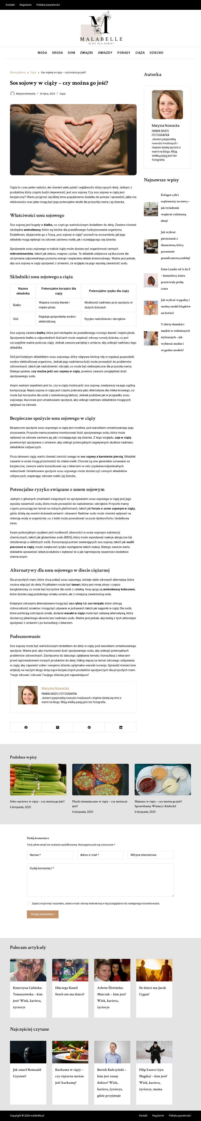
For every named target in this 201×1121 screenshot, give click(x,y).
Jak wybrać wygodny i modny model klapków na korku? (176, 306)
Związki (86, 53)
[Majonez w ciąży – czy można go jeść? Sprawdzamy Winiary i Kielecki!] (163, 780)
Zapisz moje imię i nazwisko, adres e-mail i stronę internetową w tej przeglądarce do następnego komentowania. (96, 903)
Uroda (57, 53)
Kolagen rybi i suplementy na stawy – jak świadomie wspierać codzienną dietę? (175, 208)
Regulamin (26, 4)
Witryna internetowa (143, 855)
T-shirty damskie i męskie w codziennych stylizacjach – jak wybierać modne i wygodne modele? (175, 337)
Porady (124, 53)
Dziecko (157, 53)
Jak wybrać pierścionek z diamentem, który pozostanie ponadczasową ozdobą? (175, 245)
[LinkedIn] (121, 727)
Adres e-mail (89, 855)
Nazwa (35, 855)
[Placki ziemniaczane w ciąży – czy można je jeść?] (100, 780)
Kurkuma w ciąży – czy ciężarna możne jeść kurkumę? (69, 1076)
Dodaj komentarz (42, 868)
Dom (71, 53)
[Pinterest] (89, 727)
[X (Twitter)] (57, 727)
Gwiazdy (105, 53)
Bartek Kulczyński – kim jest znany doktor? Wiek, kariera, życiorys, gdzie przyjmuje (112, 1082)
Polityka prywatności (48, 4)
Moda (42, 53)
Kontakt (10, 4)
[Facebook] (26, 727)
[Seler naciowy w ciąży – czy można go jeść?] (38, 780)
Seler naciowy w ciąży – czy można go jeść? (37, 801)
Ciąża (140, 53)
